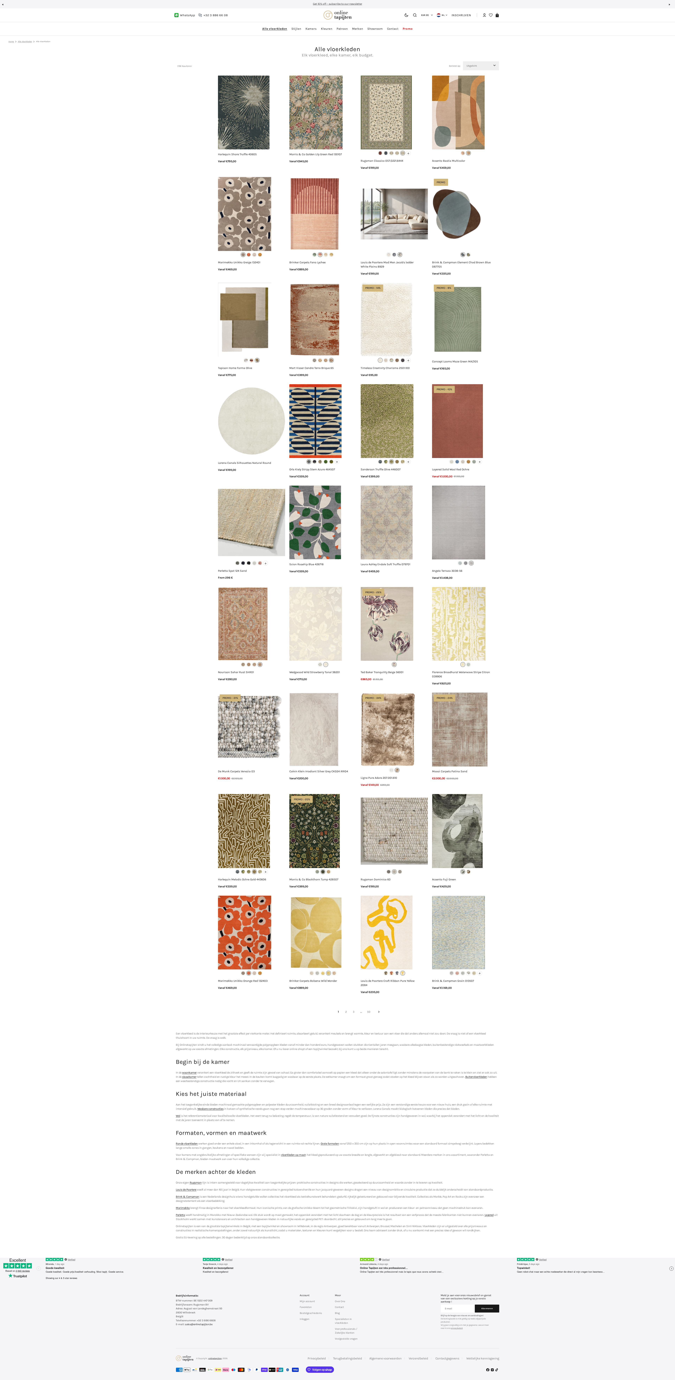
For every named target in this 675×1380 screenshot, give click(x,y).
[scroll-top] (667, 1360)
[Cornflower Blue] (457, 462)
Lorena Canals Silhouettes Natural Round (244, 463)
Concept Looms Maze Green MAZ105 (455, 361)
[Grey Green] (468, 254)
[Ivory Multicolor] (254, 664)
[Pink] (334, 973)
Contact (339, 1307)
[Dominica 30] (388, 872)
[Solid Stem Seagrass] (331, 462)
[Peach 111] (260, 563)
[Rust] (260, 664)
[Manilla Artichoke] (385, 462)
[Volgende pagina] (378, 1011)
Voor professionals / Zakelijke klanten (346, 1330)
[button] (4, 5)
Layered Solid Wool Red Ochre (450, 469)
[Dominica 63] (399, 872)
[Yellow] (331, 254)
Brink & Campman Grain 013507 (453, 980)
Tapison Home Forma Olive (235, 368)
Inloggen (304, 1319)
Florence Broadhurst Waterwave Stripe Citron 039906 (461, 674)
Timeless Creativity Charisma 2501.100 (385, 368)
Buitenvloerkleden (476, 1076)
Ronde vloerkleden (187, 1143)
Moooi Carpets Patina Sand (449, 771)
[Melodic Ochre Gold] (397, 462)
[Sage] (474, 462)
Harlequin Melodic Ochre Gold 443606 (242, 879)
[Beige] (462, 153)
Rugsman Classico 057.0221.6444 (382, 160)
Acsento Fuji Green (444, 879)
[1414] (380, 153)
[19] (460, 563)
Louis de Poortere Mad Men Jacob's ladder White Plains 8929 (387, 264)
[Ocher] (468, 872)
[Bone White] (451, 462)
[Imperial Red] (391, 973)
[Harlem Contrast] (394, 254)
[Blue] (243, 664)
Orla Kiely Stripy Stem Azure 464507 (312, 469)
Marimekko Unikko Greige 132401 (239, 262)
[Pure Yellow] (402, 973)
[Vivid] (468, 153)
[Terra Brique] (331, 360)
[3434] (385, 153)
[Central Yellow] (388, 254)
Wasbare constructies (210, 1108)
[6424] (397, 153)
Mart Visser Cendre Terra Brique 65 (311, 368)
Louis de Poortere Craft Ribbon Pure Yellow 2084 (388, 983)
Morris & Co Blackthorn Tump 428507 (313, 879)
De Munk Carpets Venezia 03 (236, 771)
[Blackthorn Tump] (322, 872)
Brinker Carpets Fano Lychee (307, 262)
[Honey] (260, 254)
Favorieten (306, 1307)
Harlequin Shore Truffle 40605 (237, 154)
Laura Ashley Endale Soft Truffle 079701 (385, 564)
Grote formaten (330, 1143)
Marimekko (183, 1208)
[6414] (391, 153)
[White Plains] (399, 254)
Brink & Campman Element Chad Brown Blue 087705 (461, 264)
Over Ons (340, 1301)
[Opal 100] (254, 563)
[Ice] (391, 770)
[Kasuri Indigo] (380, 462)
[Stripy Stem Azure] (308, 462)
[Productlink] (251, 123)
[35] (465, 563)
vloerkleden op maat (293, 1154)
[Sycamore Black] (320, 462)
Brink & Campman (187, 1196)
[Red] (320, 254)
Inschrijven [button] (461, 15)
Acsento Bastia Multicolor (448, 160)
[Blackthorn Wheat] (328, 872)
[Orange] (248, 254)
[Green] (314, 254)
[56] (471, 563)
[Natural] (451, 973)
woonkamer (189, 1072)
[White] (380, 360)
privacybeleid (457, 1328)
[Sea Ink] (397, 973)
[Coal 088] (248, 563)
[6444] (402, 153)
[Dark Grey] (402, 360)
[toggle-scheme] (406, 15)
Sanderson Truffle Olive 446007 (381, 469)
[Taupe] (397, 770)
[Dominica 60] (394, 872)
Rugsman (196, 1182)
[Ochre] (468, 462)
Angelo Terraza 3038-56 (447, 570)
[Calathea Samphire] (402, 462)
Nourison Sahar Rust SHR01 (236, 672)
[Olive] (257, 360)
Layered (489, 1215)
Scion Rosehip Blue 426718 (306, 564)
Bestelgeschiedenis (311, 1313)
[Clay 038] (237, 563)
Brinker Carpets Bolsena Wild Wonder (313, 980)
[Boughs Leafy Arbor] (317, 872)
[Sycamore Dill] (325, 462)
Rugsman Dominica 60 (376, 879)
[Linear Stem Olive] (314, 462)
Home (11, 41)
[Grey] (314, 360)
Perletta (180, 1215)
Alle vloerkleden (25, 41)
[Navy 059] (243, 563)
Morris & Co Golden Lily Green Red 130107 (315, 154)
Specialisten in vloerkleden (343, 1321)
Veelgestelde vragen (346, 1338)
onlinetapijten (215, 1358)
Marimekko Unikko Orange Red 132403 (243, 980)
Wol (178, 1115)
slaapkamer (189, 1076)
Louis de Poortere (186, 1189)
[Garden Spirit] (385, 973)
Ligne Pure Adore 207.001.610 (379, 777)
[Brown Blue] (462, 254)
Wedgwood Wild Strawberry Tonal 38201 (314, 672)
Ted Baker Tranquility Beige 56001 (382, 672)
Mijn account (307, 1301)
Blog (337, 1313)
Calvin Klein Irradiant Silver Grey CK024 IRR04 (318, 771)
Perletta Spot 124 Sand (232, 570)
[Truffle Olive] (391, 462)
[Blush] (251, 360)
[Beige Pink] (254, 254)
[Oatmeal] (462, 462)
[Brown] (397, 360)
